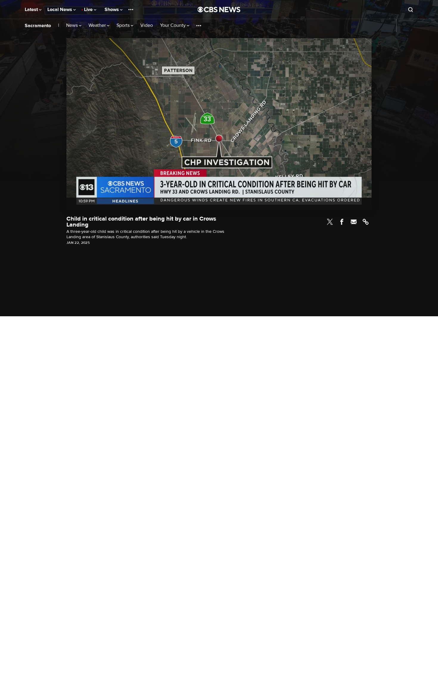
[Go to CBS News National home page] (219, 10)
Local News (60, 9)
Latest (32, 9)
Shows (112, 9)
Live (89, 10)
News (72, 25)
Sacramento (38, 26)
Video (146, 25)
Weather (97, 25)
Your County (173, 25)
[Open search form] (410, 9)
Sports (124, 25)
